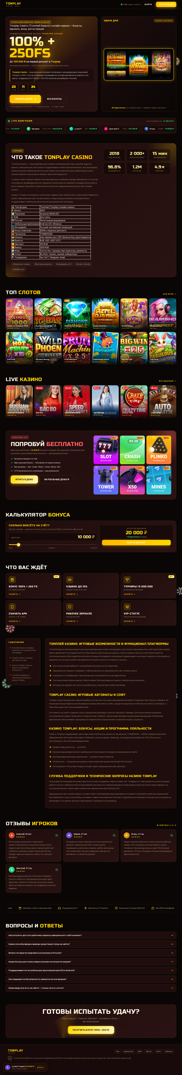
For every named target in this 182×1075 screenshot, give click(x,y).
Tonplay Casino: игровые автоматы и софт (22, 659)
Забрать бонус (23, 99)
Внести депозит (136, 542)
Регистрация (166, 4)
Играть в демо (24, 479)
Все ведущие (166, 381)
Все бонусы (54, 99)
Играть (41, 1067)
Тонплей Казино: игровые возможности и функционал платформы (24, 650)
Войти (148, 4)
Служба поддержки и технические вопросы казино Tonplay (21, 677)
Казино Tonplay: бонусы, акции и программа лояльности (22, 667)
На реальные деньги (56, 479)
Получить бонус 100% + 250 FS (91, 1029)
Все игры (168, 294)
